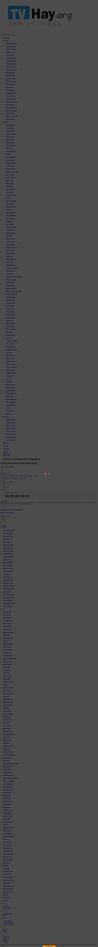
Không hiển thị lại (47, 474)
